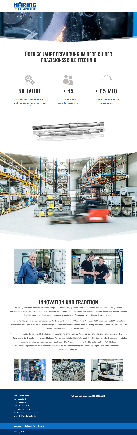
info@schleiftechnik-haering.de (30, 413)
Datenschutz (30, 426)
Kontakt (41, 426)
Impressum (18, 426)
